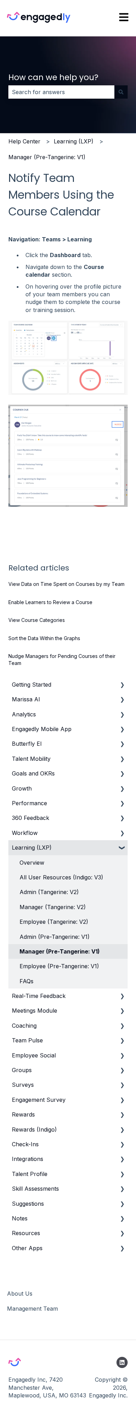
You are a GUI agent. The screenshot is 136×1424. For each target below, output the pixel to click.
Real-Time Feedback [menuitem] (39, 995)
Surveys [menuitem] (23, 1084)
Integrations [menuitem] (27, 1158)
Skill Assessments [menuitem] (35, 1188)
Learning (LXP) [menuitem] (32, 847)
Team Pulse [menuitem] (27, 1040)
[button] (122, 685)
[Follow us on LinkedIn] (122, 1362)
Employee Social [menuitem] (34, 1055)
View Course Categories (36, 620)
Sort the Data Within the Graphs (44, 638)
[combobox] (61, 92)
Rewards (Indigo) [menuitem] (34, 1129)
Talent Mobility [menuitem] (31, 758)
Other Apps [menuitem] (27, 1248)
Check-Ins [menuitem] (25, 1144)
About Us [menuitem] (19, 1293)
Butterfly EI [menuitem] (27, 743)
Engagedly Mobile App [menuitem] (41, 728)
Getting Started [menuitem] (31, 684)
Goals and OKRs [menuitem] (33, 773)
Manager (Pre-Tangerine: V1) (46, 157)
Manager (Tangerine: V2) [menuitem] (53, 907)
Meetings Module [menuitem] (34, 1010)
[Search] (121, 92)
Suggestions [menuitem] (28, 1203)
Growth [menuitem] (22, 788)
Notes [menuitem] (20, 1218)
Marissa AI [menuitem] (26, 699)
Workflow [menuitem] (25, 832)
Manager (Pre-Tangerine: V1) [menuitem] (60, 951)
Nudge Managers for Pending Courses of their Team (61, 659)
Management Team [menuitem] (32, 1308)
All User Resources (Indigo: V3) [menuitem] (61, 877)
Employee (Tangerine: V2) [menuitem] (54, 921)
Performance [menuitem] (29, 803)
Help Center (24, 141)
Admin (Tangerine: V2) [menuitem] (49, 891)
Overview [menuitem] (32, 862)
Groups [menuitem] (22, 1070)
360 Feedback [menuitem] (30, 817)
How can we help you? (53, 77)
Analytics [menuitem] (24, 714)
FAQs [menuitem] (26, 981)
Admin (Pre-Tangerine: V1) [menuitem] (55, 936)
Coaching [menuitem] (24, 1025)
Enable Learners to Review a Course (50, 602)
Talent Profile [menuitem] (29, 1173)
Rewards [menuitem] (23, 1114)
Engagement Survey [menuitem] (39, 1099)
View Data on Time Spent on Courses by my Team (66, 584)
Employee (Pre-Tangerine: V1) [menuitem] (59, 966)
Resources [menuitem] (26, 1233)
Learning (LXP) (73, 141)
